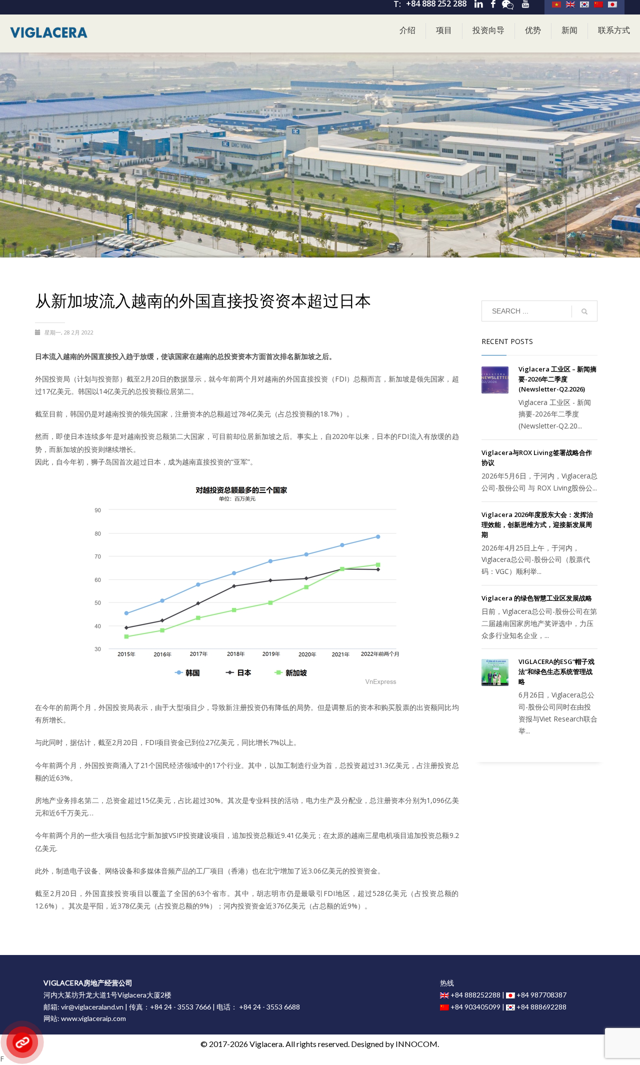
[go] (585, 311)
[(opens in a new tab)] (495, 380)
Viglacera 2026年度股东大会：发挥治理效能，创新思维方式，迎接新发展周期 (537, 524)
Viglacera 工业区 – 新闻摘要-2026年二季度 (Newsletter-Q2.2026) (557, 379)
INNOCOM (417, 1043)
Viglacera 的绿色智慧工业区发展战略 (537, 598)
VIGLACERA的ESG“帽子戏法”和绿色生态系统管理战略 (556, 671)
